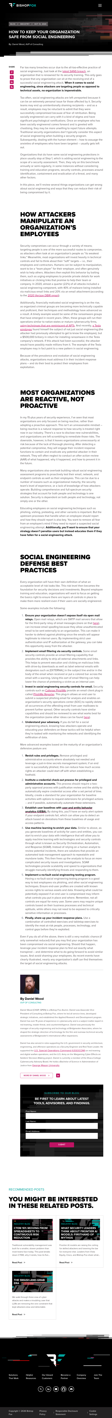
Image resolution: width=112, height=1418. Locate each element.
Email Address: (33, 1131)
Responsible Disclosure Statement (67, 1412)
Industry (25, 24)
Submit (61, 1145)
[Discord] (71, 1389)
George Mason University (45, 1065)
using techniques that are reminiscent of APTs (47, 325)
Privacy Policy (43, 1412)
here (95, 623)
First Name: (31, 1111)
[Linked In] (58, 1075)
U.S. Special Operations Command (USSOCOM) (59, 1050)
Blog (12, 24)
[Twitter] (40, 1389)
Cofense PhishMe (55, 690)
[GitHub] (63, 1389)
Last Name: (31, 1121)
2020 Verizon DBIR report (43, 295)
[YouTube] (56, 1389)
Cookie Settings (93, 1412)
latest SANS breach (74, 71)
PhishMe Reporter (43, 694)
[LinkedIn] (48, 1389)
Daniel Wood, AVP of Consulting (27, 44)
